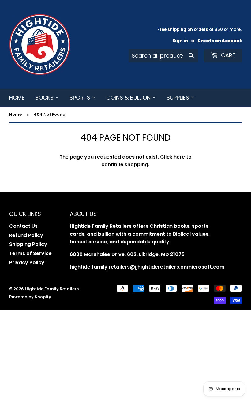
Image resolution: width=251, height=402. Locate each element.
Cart (227, 55)
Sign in (180, 41)
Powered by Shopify (30, 297)
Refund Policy (26, 235)
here (179, 156)
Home (16, 97)
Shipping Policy (28, 244)
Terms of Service (30, 253)
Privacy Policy (26, 262)
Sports (80, 97)
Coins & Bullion (129, 97)
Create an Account (219, 41)
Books (45, 97)
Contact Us (23, 226)
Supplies (179, 97)
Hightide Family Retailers (52, 289)
